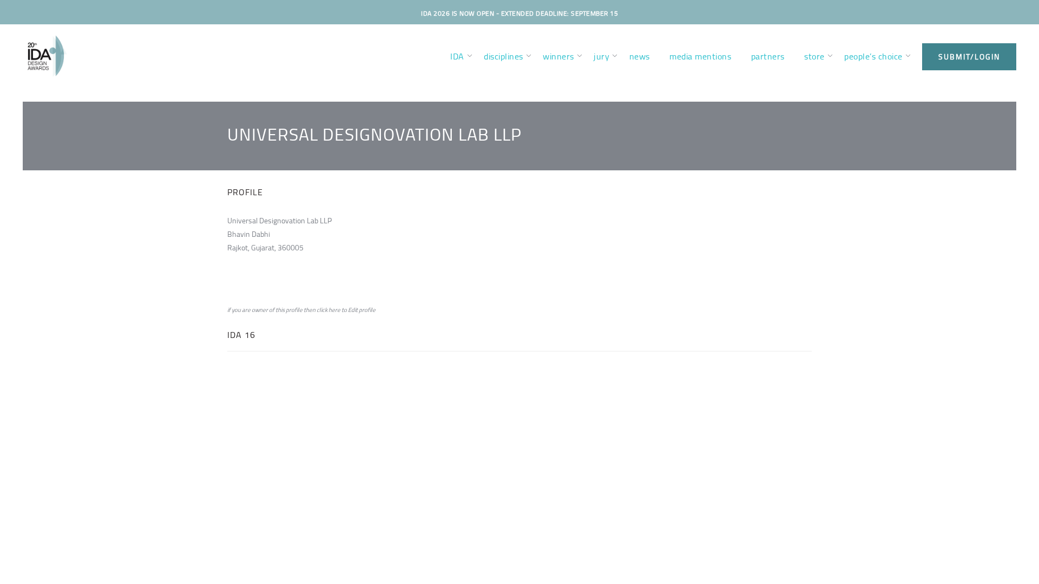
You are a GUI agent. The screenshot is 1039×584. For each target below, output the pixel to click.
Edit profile (362, 309)
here (334, 309)
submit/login (969, 57)
